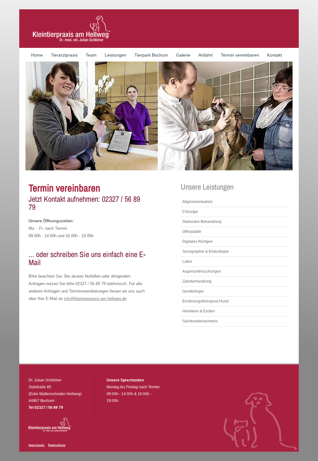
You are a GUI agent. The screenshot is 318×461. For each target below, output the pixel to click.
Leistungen (115, 55)
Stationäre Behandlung (201, 221)
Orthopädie (191, 231)
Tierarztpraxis (64, 55)
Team (91, 55)
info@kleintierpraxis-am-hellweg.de (95, 298)
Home (37, 55)
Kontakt (274, 55)
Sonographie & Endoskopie (205, 251)
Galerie (183, 55)
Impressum (37, 445)
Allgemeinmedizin (197, 202)
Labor (187, 261)
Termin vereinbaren (240, 55)
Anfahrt (205, 55)
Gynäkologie (193, 291)
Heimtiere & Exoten (198, 311)
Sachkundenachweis (200, 321)
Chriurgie (190, 212)
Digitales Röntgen (197, 241)
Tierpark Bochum (151, 55)
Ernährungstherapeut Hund (205, 301)
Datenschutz (57, 445)
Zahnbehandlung (196, 281)
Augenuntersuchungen (201, 271)
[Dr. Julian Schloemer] (71, 29)
